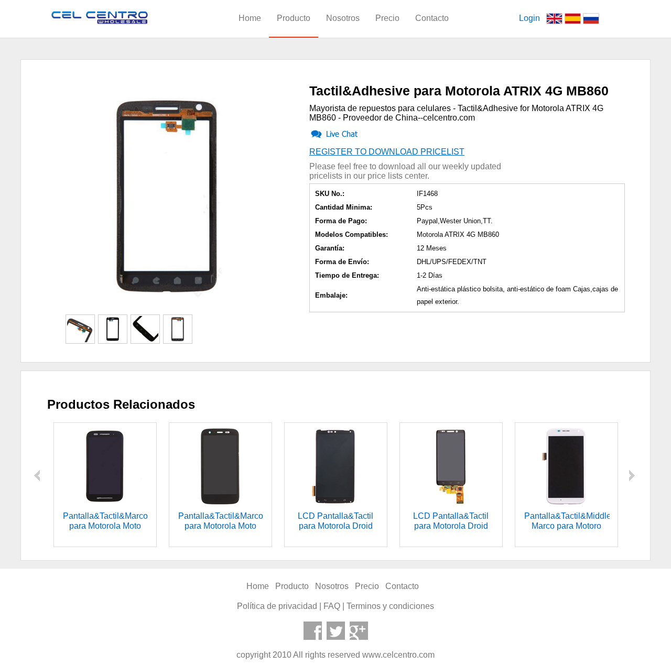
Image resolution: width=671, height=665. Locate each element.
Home (250, 18)
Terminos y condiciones (390, 606)
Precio (387, 18)
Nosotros (343, 18)
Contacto (432, 18)
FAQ (331, 606)
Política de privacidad (277, 606)
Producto (293, 18)
